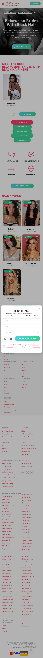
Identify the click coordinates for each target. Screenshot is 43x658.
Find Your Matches (27, 338)
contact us (36, 347)
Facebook (11, 339)
